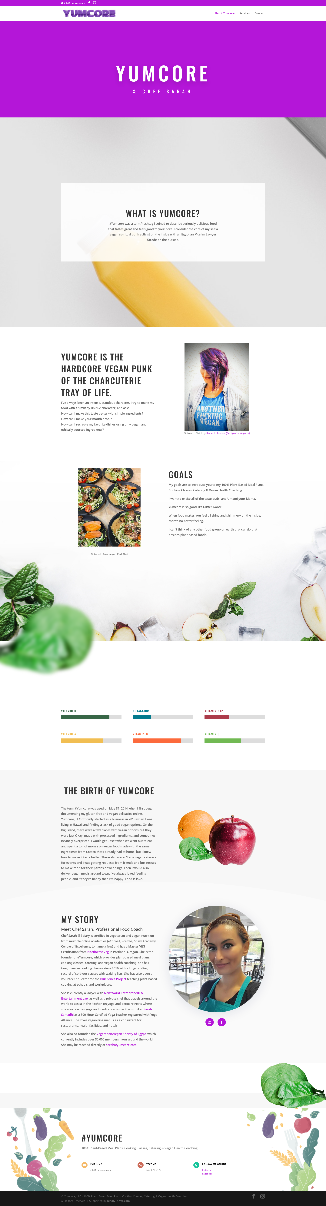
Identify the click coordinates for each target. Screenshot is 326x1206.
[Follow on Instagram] (209, 1022)
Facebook (207, 1173)
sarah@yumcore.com (121, 1045)
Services (244, 13)
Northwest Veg (98, 952)
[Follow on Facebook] (222, 1022)
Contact (260, 13)
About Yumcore (225, 13)
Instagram (207, 1169)
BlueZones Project (113, 979)
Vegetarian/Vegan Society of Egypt (121, 1034)
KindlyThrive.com (118, 1201)
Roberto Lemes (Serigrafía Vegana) (228, 433)
